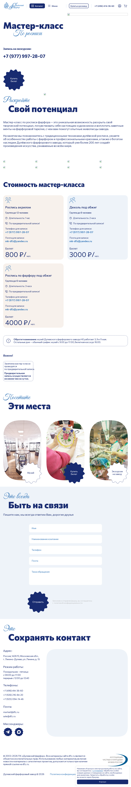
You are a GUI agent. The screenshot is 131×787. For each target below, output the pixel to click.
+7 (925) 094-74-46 (13, 699)
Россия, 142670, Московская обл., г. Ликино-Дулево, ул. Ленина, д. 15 (21, 658)
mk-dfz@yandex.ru (16, 241)
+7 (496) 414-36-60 (104, 6)
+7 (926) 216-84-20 (13, 694)
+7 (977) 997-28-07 (24, 56)
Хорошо (102, 782)
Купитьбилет (14, 80)
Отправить (38, 601)
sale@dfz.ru (9, 716)
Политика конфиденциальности (67, 774)
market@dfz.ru (11, 712)
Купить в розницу (78, 6)
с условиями (97, 771)
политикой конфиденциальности (68, 603)
